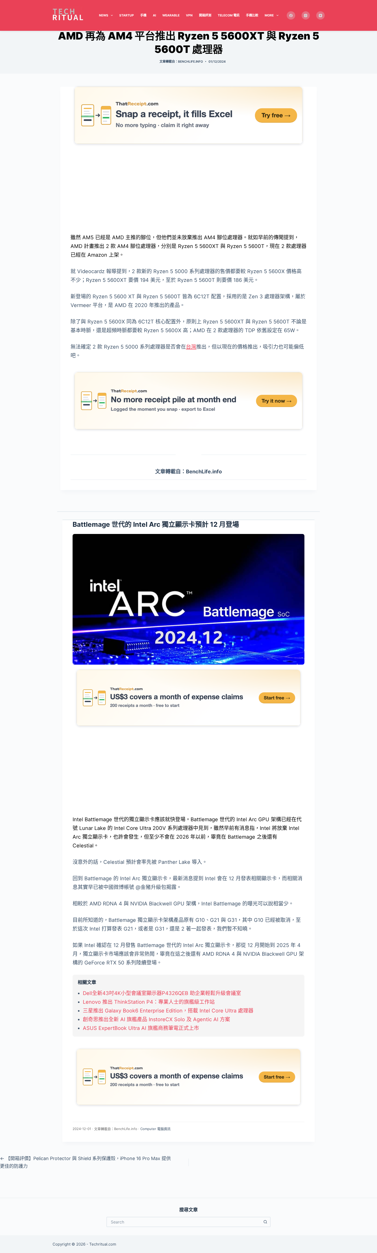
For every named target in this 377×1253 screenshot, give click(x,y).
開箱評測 (205, 15)
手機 (143, 15)
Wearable (171, 15)
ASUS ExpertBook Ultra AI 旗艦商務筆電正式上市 (141, 1028)
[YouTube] (320, 15)
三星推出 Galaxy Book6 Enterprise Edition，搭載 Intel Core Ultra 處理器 (168, 1011)
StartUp (126, 15)
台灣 (191, 347)
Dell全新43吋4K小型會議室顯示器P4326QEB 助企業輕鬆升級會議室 (162, 993)
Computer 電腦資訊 (155, 1129)
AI (154, 15)
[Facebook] (291, 15)
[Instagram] (306, 15)
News (103, 15)
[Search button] (265, 1222)
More (269, 15)
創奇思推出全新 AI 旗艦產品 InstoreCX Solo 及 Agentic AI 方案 (156, 1019)
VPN (189, 15)
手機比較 (252, 15)
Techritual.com (102, 1244)
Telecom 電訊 (229, 15)
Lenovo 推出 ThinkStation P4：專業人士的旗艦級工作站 (149, 1002)
